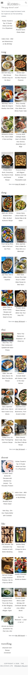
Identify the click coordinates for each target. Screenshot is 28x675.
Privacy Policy (21, 666)
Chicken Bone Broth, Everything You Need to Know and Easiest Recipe (7, 175)
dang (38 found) (20, 321)
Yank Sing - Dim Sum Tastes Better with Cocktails (7, 513)
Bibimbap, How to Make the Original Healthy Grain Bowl (7, 105)
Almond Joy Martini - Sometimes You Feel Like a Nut (7, 628)
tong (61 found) (20, 184)
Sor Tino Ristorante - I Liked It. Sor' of (21, 619)
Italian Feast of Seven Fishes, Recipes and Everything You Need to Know (7, 312)
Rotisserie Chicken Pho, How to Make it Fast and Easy (7, 136)
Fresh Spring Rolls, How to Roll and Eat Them (7, 246)
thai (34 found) (20, 449)
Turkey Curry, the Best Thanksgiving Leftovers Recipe (7, 439)
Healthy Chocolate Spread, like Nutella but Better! (20, 576)
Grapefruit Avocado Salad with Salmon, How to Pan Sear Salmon (20, 378)
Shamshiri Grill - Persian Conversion (7, 650)
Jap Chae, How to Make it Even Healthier (7, 277)
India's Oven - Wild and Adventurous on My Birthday (7, 41)
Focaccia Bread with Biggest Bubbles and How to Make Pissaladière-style (20, 175)
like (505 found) (20, 635)
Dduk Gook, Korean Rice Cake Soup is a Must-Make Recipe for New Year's (20, 279)
